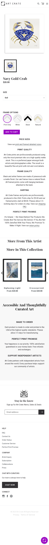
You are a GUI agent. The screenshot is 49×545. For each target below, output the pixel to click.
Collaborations (7, 464)
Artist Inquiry (7, 457)
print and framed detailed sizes (28, 144)
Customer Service (8, 443)
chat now (10, 485)
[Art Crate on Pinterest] (11, 496)
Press (4, 468)
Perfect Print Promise (10, 447)
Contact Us (6, 436)
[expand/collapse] (47, 3)
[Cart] (43, 3)
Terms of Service (28, 515)
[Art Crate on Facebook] (7, 496)
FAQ (3, 433)
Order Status (7, 440)
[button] (46, 273)
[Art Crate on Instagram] (3, 496)
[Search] (38, 3)
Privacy (16, 515)
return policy (34, 225)
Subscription (6, 461)
